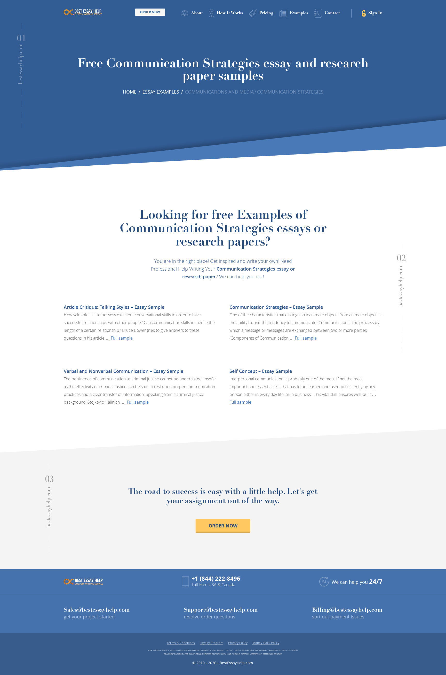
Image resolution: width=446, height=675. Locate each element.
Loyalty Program (211, 643)
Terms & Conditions (181, 643)
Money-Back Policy (265, 643)
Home (130, 92)
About (197, 13)
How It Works (230, 13)
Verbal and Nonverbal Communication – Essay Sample (123, 371)
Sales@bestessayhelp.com (97, 610)
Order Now (150, 12)
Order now (223, 526)
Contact (332, 13)
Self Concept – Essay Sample (260, 371)
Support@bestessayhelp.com (221, 610)
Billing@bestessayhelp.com (347, 610)
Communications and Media (219, 92)
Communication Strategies (290, 92)
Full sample (122, 338)
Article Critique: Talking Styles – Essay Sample (114, 307)
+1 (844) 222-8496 (216, 578)
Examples (299, 13)
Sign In (375, 13)
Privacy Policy (238, 643)
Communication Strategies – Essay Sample (276, 307)
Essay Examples (160, 92)
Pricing (266, 13)
